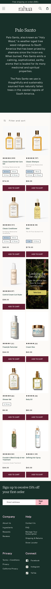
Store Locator (32, 543)
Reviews (6, 536)
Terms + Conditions (11, 560)
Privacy (6, 564)
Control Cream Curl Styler (12, 295)
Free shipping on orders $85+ (25, 2)
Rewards (6, 532)
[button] (3, 8)
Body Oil (29, 399)
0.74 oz (15, 175)
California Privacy (10, 569)
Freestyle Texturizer (10, 347)
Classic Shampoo (32, 162)
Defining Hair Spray (33, 458)
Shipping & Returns (34, 538)
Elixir (28, 229)
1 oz (28, 241)
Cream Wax (30, 347)
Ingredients (8, 528)
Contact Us (30, 523)
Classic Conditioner (10, 229)
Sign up (41, 502)
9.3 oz (6, 171)
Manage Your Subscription (31, 533)
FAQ (27, 528)
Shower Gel (7, 399)
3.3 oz (6, 175)
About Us (7, 523)
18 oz (14, 171)
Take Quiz (37, 292)
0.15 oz (36, 241)
